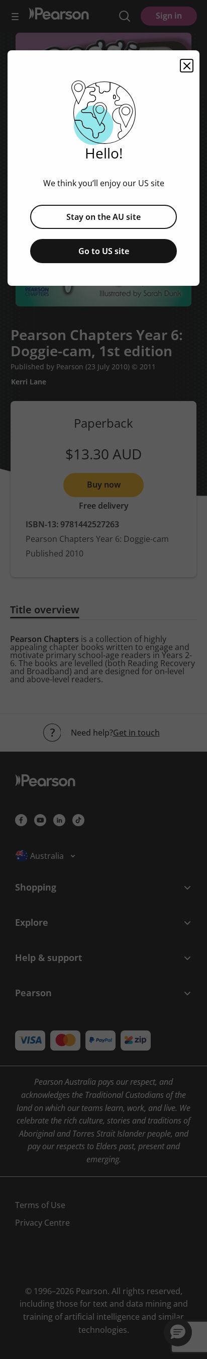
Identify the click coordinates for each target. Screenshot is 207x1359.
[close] (186, 65)
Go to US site (103, 251)
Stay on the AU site (103, 216)
